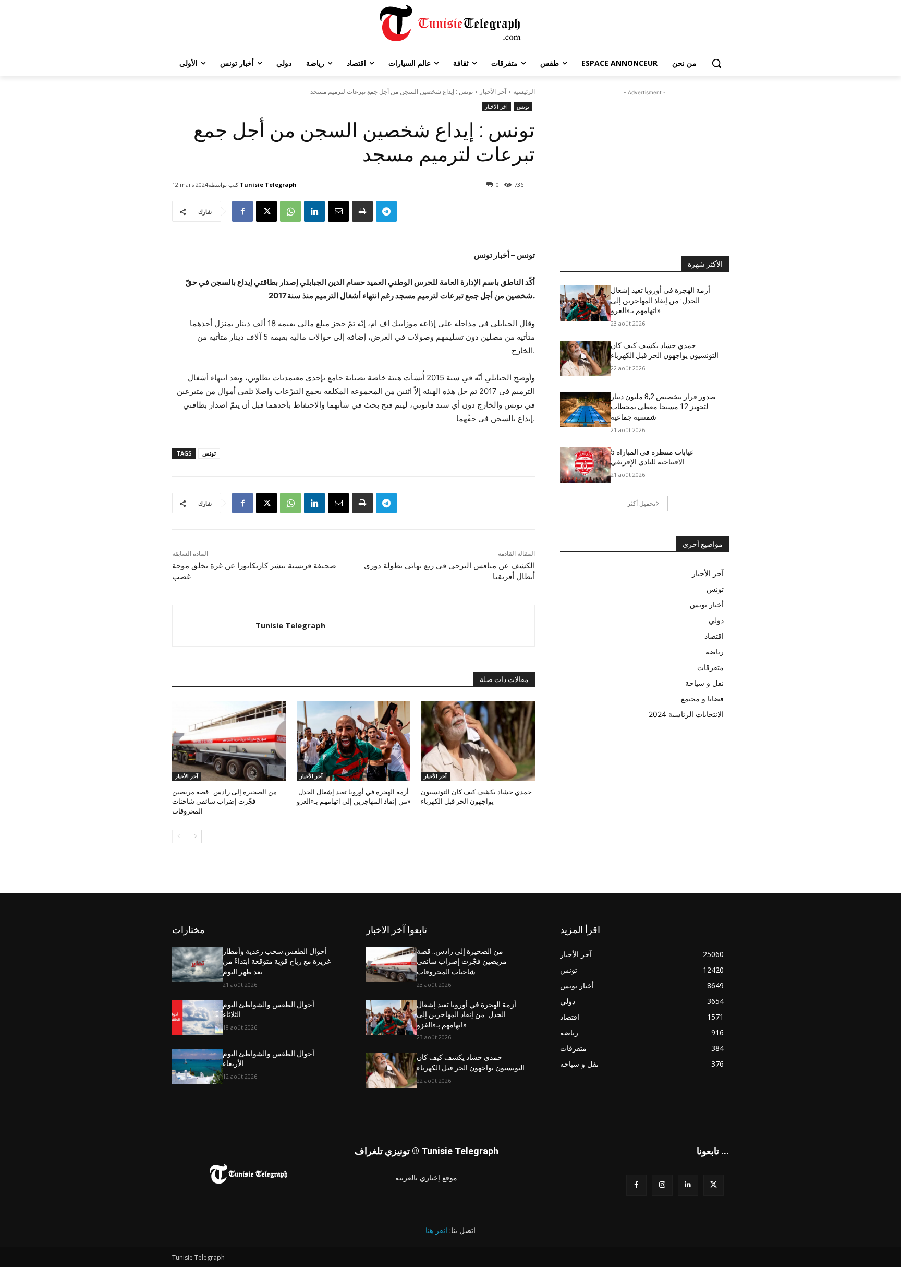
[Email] (338, 211)
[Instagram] (662, 1185)
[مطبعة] (362, 211)
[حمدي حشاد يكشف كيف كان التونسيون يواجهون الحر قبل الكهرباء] (478, 741)
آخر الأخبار (493, 91)
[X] (266, 211)
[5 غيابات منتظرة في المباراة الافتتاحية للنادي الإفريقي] (585, 465)
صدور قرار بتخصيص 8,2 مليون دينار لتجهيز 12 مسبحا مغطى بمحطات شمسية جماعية (663, 406)
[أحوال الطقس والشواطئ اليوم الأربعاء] (197, 1066)
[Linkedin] (314, 211)
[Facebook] (242, 211)
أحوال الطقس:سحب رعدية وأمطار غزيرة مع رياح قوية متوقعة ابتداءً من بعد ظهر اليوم (277, 961)
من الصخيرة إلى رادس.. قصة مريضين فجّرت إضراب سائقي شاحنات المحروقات (224, 801)
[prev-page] (178, 836)
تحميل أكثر (641, 503)
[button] (716, 63)
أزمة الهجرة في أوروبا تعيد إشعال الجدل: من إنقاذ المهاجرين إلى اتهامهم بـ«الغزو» (660, 300)
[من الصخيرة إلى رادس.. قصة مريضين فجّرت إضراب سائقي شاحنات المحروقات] (229, 741)
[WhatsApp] (290, 211)
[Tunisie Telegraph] (214, 625)
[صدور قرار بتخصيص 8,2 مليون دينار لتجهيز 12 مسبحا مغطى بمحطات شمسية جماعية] (585, 409)
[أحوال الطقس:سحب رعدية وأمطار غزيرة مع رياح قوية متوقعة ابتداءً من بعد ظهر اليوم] (197, 964)
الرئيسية (524, 91)
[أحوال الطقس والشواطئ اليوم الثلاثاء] (197, 1017)
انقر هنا (436, 1230)
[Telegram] (386, 211)
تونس (523, 106)
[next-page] (195, 836)
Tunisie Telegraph (268, 184)
